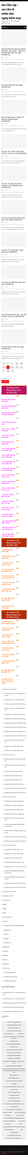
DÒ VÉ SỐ (5, 955)
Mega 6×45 (7, 930)
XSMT (4, 913)
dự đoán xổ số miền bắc (14, 1058)
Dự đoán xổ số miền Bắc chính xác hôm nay (14, 1062)
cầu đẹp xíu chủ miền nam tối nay (13, 854)
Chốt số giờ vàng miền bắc (14, 1022)
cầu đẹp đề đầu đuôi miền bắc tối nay (15, 792)
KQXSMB (14, 1084)
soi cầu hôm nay (14, 1106)
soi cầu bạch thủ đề (14, 1098)
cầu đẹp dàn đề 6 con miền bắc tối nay (15, 731)
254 (8, 371)
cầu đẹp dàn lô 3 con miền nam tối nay (15, 866)
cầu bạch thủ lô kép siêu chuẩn (7, 515)
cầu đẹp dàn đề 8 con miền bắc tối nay (15, 736)
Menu (5, 27)
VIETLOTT (5, 921)
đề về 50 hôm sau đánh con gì (14, 1138)
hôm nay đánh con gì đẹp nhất (14, 1081)
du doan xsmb (8, 1033)
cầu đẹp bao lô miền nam (7, 550)
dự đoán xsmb (14, 1047)
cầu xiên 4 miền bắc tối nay (8, 509)
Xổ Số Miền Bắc (14, 1132)
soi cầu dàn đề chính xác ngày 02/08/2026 (12, 348)
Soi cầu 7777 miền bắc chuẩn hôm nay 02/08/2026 (12, 251)
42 (12, 367)
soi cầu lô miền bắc (20, 1112)
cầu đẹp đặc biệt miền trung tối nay (14, 814)
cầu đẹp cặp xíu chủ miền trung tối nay (15, 841)
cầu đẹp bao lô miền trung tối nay (8, 622)
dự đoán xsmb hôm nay (14, 1052)
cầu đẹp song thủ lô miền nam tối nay (15, 883)
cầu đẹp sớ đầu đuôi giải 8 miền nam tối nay (14, 878)
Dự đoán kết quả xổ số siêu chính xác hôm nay (14, 1037)
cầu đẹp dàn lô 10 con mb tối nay (8, 528)
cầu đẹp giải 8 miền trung (7, 636)
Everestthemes (9, 1153)
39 (21, 363)
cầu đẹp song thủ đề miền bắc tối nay (15, 723)
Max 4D (6, 938)
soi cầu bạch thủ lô (14, 1095)
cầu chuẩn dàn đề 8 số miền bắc (8, 463)
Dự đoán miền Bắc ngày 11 (14, 1044)
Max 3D (6, 934)
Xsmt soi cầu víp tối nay (9, 797)
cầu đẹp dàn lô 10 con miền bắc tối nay (15, 788)
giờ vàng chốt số (14, 1075)
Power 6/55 (7, 943)
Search (5, 381)
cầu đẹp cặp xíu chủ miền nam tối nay (15, 887)
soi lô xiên (22, 1121)
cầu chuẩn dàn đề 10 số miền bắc (8, 469)
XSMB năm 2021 (9, 1129)
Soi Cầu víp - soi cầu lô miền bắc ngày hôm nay (13, 59)
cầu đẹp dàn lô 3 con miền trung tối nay (14, 819)
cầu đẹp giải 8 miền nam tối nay (13, 858)
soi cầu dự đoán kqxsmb (14, 1101)
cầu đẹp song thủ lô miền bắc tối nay (14, 704)
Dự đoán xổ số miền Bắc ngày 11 (14, 1066)
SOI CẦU (5, 951)
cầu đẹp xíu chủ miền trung (8, 629)
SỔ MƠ (5, 960)
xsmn (21, 1129)
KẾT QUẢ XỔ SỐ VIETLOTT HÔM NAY (14, 926)
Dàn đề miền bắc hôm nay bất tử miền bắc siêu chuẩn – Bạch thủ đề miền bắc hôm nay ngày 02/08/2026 (13, 52)
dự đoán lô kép (14, 1041)
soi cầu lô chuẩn (7, 1112)
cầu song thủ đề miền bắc (8, 443)
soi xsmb (8, 1124)
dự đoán (21, 1033)
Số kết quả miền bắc (10, 972)
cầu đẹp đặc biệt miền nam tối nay (14, 862)
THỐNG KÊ (6, 947)
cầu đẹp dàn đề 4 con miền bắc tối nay (15, 727)
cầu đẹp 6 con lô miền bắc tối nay (13, 750)
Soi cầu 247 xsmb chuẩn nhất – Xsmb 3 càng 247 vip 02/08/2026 (13, 152)
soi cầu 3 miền (14, 1089)
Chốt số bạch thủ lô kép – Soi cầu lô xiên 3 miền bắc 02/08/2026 (13, 315)
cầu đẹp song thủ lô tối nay (8, 655)
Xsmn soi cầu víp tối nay (9, 845)
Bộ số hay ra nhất (8, 896)
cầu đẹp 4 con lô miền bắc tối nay (13, 746)
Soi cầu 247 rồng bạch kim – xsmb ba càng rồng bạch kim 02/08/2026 (12, 185)
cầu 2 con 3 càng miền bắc (8, 430)
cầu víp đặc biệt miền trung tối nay (8, 642)
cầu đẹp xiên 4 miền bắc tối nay (13, 771)
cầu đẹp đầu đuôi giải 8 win (8, 662)
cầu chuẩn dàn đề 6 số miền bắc (8, 456)
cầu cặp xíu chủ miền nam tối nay (8, 577)
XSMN (4, 909)
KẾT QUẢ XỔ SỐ (7, 917)
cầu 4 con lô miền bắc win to (8, 476)
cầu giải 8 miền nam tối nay (7, 564)
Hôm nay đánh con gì (14, 1078)
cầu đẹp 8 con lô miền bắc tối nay (13, 784)
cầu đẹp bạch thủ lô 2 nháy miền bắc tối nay (14, 694)
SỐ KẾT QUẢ (6, 968)
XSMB (4, 904)
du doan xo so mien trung (14, 1031)
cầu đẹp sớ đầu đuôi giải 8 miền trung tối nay (15, 831)
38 (16, 363)
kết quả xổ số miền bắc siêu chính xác (14, 1086)
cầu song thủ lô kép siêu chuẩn (9, 522)
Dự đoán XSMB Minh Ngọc (14, 1055)
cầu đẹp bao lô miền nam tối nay (13, 849)
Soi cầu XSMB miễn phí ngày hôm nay (14, 1118)
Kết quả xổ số (7, 900)
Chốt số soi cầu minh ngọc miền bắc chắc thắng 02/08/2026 (13, 219)
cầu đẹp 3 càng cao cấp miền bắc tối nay (14, 709)
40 (3, 367)
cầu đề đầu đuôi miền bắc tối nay (8, 535)
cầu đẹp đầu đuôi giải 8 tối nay (8, 590)
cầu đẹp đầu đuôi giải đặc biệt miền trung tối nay (14, 825)
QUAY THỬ (6, 964)
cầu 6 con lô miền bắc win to (8, 482)
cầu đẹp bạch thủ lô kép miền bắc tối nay (14, 766)
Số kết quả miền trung (10, 976)
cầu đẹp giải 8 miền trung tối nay (13, 809)
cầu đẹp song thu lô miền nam (8, 583)
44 (21, 367)
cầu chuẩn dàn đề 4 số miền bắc (8, 449)
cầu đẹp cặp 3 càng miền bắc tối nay (14, 714)
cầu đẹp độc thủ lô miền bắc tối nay (14, 700)
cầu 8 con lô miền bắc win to (8, 489)
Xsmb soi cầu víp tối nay (9, 689)
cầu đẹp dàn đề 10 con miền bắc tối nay (14, 741)
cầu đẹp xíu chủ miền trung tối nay (14, 805)
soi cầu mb (7, 1115)
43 (17, 367)
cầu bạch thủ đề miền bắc (8, 436)
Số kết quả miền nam (10, 981)
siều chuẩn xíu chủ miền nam (9, 557)
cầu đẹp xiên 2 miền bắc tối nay (13, 780)
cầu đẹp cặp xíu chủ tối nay (8, 649)
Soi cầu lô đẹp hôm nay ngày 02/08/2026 (12, 86)
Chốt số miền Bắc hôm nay (14, 1025)
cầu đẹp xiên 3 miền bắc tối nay (13, 775)
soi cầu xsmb (20, 1115)
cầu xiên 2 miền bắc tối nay (8, 495)
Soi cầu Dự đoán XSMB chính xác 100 (14, 1104)
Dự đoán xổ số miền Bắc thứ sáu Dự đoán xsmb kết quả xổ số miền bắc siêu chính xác (14, 1070)
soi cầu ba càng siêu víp (14, 1092)
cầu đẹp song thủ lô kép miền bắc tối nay (14, 760)
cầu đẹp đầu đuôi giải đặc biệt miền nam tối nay (14, 872)
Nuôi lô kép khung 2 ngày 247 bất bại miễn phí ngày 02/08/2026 (12, 119)
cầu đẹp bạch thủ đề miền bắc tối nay (15, 719)
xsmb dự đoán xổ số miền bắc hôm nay (14, 1126)
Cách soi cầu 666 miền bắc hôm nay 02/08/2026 (13, 283)
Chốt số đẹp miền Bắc (14, 1028)
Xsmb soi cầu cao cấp (9, 755)
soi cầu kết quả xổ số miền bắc (14, 1109)
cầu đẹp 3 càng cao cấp (9, 423)
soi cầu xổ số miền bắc (9, 1121)
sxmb (20, 1124)
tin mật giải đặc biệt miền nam (8, 570)
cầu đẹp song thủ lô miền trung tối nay (15, 837)
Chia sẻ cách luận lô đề (9, 891)
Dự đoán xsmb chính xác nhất (14, 1049)
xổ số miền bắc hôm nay (14, 1135)
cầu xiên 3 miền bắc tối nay (8, 502)
